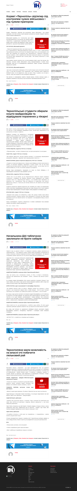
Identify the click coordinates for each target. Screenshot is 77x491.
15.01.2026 (53, 24)
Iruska (12, 24)
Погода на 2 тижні (64, 5)
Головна (8, 11)
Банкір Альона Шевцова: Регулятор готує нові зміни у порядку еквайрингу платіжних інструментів (60, 42)
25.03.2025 (53, 80)
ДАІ (9, 319)
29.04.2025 (53, 167)
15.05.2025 (53, 66)
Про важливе (52, 469)
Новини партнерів (31, 481)
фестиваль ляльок (12, 435)
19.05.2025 (53, 52)
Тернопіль (30, 468)
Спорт (29, 477)
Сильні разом (52, 468)
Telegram (16, 84)
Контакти (30, 11)
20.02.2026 (53, 18)
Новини (13, 11)
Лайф (29, 476)
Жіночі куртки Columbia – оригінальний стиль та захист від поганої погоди (59, 78)
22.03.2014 (17, 24)
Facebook (24, 84)
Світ (29, 480)
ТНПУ (17, 205)
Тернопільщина (30, 469)
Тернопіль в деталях (53, 472)
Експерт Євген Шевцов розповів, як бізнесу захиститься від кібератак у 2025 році (60, 50)
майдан (13, 205)
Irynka (12, 119)
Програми (19, 11)
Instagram (30, 84)
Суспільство (30, 473)
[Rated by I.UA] (8, 476)
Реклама (35, 11)
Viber (20, 84)
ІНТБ (10, 487)
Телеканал (24, 11)
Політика (29, 475)
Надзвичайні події (31, 472)
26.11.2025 (53, 125)
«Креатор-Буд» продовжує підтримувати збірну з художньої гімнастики (59, 64)
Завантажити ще (61, 85)
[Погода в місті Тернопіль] (66, 4)
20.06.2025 (53, 37)
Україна (29, 479)
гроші (10, 205)
